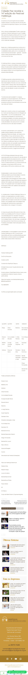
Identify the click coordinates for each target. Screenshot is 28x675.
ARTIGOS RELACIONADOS (8, 508)
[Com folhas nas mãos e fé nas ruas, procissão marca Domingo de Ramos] (5, 592)
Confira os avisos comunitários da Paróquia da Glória (6, 502)
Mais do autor (19, 508)
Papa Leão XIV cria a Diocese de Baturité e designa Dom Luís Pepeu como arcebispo (17, 599)
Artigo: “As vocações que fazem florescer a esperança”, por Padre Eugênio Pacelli (18, 585)
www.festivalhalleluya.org (18, 235)
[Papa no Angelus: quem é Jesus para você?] (4, 520)
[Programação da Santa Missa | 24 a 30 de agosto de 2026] (4, 513)
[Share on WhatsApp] (3, 673)
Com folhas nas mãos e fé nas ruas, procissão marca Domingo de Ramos (17, 592)
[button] (26, 3)
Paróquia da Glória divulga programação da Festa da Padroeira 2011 (20, 502)
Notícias (4, 8)
